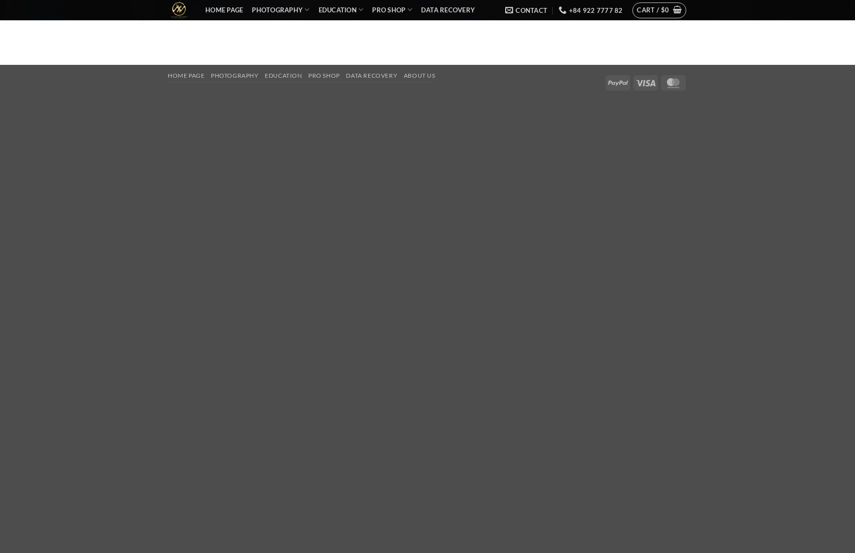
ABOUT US (226, 28)
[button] (659, 10)
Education (338, 10)
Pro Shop (388, 10)
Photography (277, 10)
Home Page (224, 10)
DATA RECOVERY (448, 10)
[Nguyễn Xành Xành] (179, 10)
